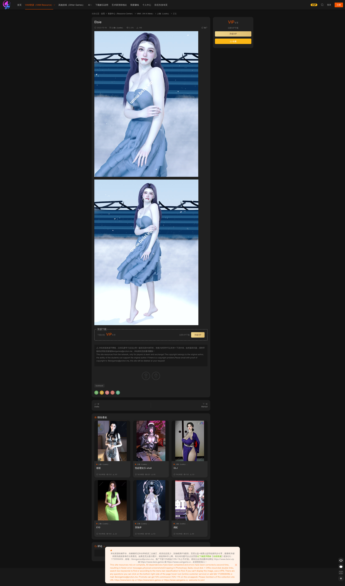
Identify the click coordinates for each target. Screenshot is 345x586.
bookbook (99, 386)
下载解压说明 (101, 5)
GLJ (176, 468)
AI (89, 5)
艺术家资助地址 (119, 5)
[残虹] (190, 500)
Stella (96, 406)
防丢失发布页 (161, 5)
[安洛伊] (151, 500)
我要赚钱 (134, 5)
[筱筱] (112, 441)
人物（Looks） (118, 28)
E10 (98, 527)
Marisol (204, 406)
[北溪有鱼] (6, 4)
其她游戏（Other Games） (71, 5)
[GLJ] (190, 441)
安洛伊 (138, 527)
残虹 (176, 527)
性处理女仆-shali (143, 468)
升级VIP (197, 335)
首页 (19, 5)
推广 (206, 28)
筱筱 (98, 468)
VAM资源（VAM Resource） (39, 5)
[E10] (112, 500)
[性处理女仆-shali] (151, 441)
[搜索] (322, 5)
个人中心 (146, 5)
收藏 (234, 41)
